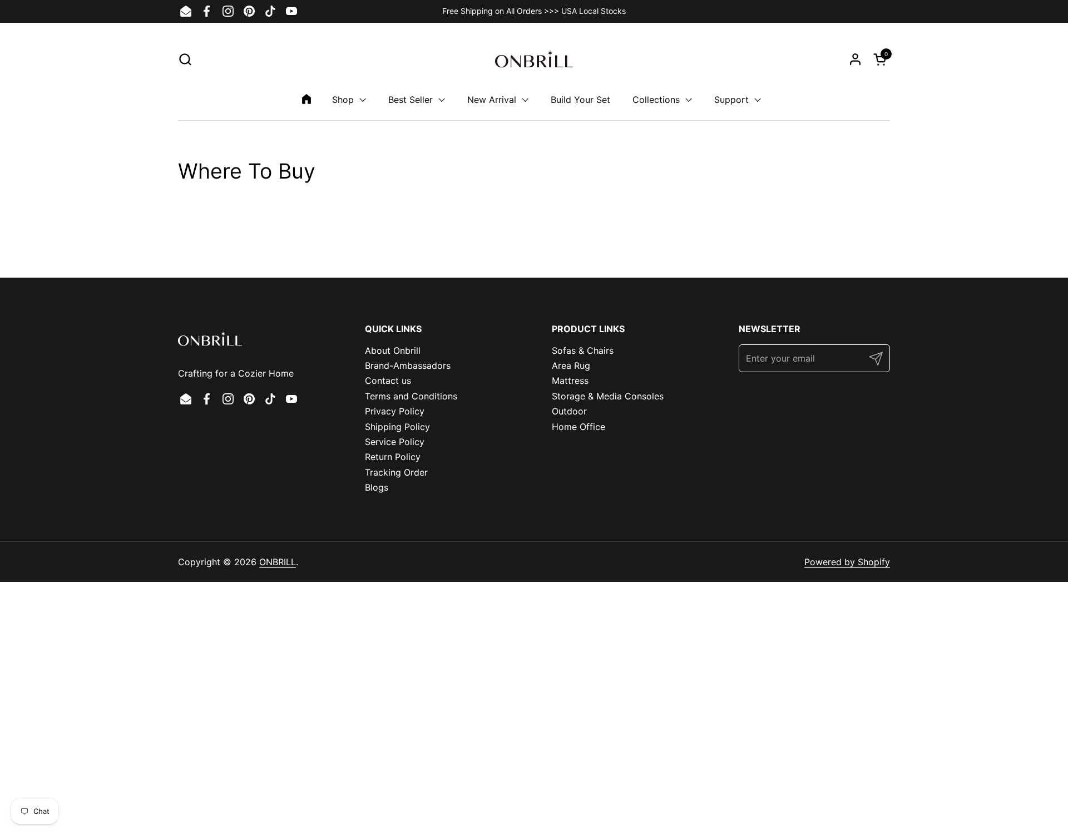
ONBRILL (277, 561)
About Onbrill (393, 350)
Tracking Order (396, 472)
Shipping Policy (397, 426)
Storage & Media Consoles (608, 396)
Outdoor (569, 411)
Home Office (578, 426)
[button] (185, 59)
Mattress (570, 380)
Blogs (376, 487)
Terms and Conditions (411, 396)
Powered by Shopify (847, 561)
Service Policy (394, 441)
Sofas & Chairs (583, 350)
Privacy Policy (394, 411)
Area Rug (571, 365)
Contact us (388, 380)
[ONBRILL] (534, 58)
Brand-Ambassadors (408, 365)
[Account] (855, 59)
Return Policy (393, 456)
